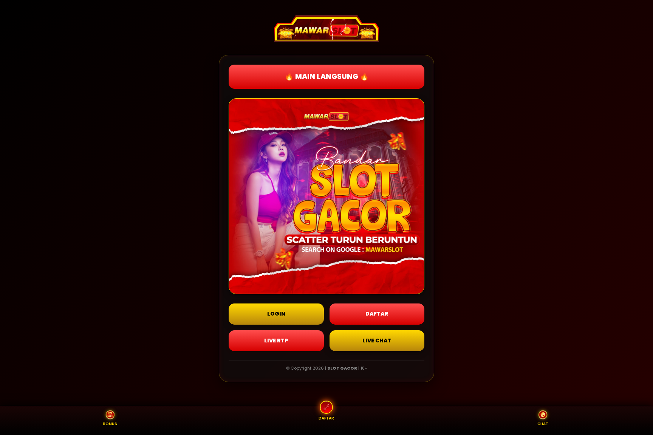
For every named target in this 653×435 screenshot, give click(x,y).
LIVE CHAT (376, 340)
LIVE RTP (276, 340)
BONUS (110, 424)
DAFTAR (376, 313)
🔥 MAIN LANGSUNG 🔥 (327, 76)
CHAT (542, 424)
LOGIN (276, 313)
